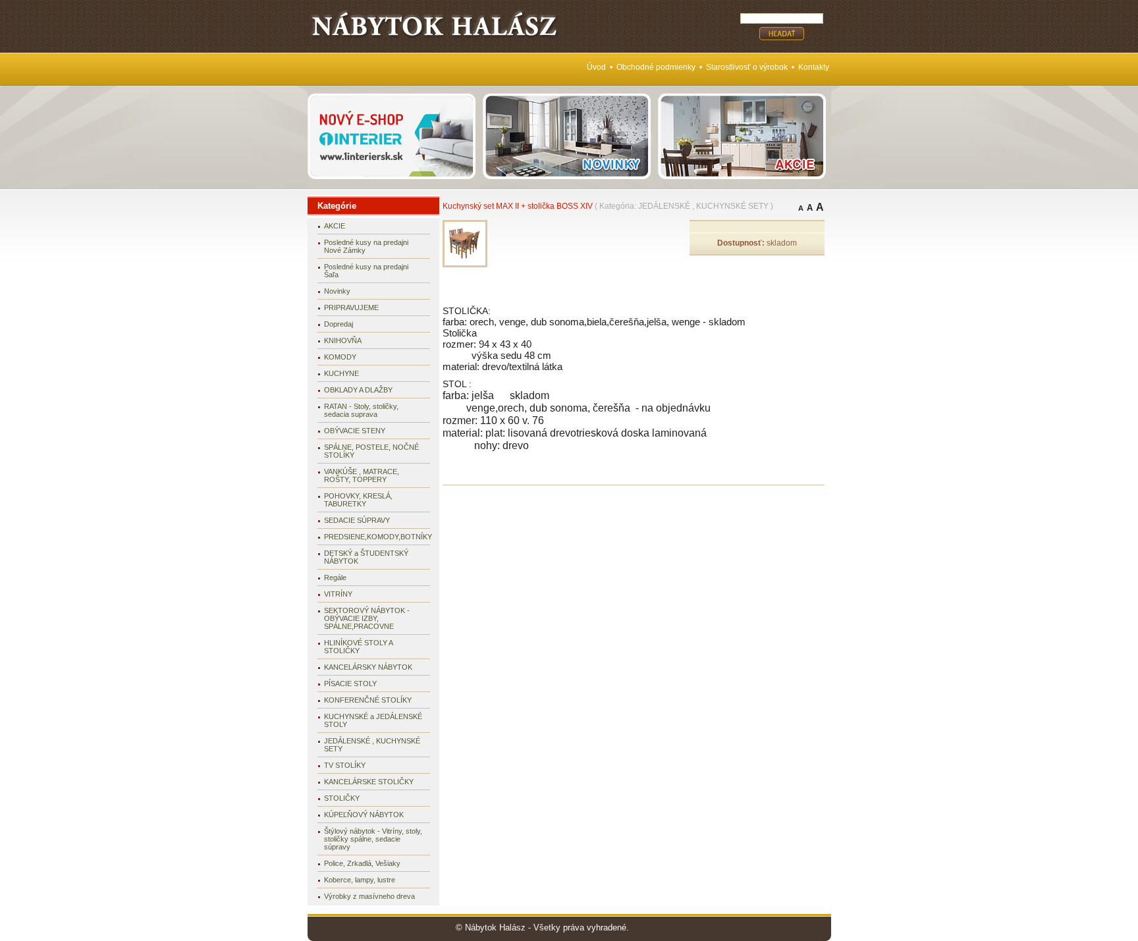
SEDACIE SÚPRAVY (357, 520)
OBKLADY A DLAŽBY (358, 390)
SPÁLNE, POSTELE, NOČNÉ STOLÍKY (371, 451)
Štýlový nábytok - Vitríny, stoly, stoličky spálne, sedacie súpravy (373, 839)
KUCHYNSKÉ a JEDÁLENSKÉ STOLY (373, 720)
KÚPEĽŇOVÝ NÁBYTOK (364, 815)
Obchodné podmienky (655, 67)
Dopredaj (338, 324)
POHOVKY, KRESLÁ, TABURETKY (358, 500)
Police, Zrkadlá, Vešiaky (362, 863)
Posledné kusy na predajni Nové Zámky (366, 246)
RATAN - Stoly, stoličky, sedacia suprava (361, 410)
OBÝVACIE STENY (354, 431)
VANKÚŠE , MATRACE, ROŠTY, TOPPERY (361, 475)
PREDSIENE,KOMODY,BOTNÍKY (377, 537)
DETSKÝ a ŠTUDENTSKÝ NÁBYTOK (366, 557)
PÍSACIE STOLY (350, 683)
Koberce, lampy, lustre (359, 880)
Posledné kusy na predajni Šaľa (366, 271)
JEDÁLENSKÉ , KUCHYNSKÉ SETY (372, 745)
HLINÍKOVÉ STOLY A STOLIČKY (358, 647)
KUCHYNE (341, 373)
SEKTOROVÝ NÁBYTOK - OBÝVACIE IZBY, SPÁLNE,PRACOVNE (367, 618)
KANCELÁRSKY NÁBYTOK (368, 667)
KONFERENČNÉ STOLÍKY (368, 700)
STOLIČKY (342, 798)
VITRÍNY (338, 594)
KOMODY (340, 357)
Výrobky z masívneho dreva (369, 896)
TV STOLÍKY (345, 765)
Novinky (337, 291)
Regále (335, 577)
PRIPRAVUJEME (351, 307)
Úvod (596, 67)
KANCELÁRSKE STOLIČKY (369, 782)
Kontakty (813, 67)
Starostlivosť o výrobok (747, 67)
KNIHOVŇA (343, 340)
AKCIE (334, 226)
